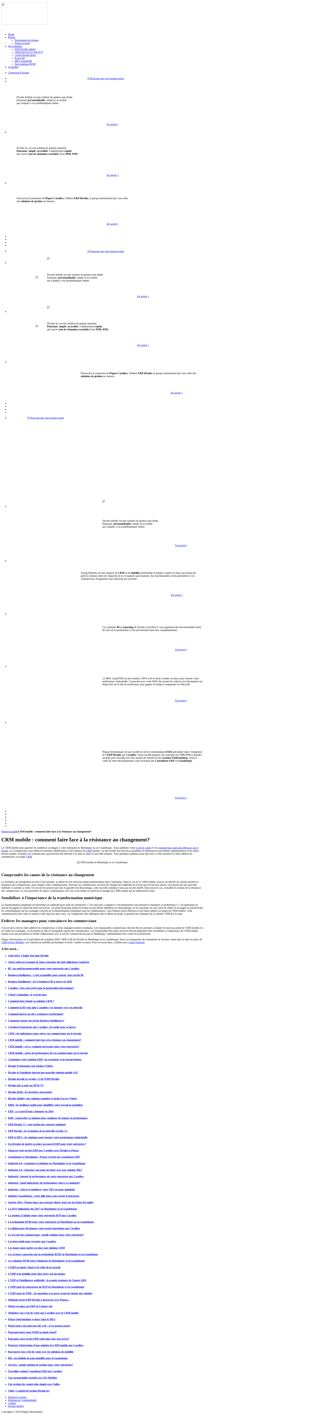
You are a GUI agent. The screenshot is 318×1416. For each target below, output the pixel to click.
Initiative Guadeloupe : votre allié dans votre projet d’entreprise (43, 1196)
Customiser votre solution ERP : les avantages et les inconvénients (44, 1059)
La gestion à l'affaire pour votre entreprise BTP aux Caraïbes (42, 1215)
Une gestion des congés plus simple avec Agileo (34, 1384)
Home (4, 831)
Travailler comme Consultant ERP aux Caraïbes (35, 1371)
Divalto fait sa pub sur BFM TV (26, 1085)
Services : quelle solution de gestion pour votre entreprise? (40, 1364)
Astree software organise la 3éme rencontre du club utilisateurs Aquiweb (48, 962)
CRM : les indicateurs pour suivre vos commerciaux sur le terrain (44, 1033)
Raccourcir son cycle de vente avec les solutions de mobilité (41, 1351)
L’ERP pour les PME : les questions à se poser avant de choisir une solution (50, 1293)
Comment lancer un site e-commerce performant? (36, 1014)
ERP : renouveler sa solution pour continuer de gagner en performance (48, 1118)
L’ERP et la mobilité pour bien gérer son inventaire (36, 1273)
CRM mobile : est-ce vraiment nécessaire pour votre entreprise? (43, 1046)
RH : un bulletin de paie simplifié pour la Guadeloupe (38, 1358)
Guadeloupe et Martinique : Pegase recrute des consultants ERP (44, 1156)
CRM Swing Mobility (12, 942)
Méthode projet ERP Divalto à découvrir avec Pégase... (39, 1299)
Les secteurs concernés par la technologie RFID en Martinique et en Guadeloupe (53, 1254)
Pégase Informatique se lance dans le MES (31, 1319)
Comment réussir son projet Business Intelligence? (36, 1020)
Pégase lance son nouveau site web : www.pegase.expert (39, 1325)
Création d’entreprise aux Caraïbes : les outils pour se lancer (42, 1027)
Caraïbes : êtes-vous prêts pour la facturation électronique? (41, 988)
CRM (89, 850)
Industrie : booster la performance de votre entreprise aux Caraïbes (46, 1176)
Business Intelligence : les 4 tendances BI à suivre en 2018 (40, 981)
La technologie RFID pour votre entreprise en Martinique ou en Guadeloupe (51, 1221)
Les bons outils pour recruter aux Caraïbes (32, 1241)
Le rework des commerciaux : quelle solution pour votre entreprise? (46, 1234)
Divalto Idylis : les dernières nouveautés (30, 1092)
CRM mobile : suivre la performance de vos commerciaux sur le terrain (48, 1053)
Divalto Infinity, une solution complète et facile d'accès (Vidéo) (42, 1098)
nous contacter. (137, 942)
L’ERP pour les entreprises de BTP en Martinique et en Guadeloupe (46, 1286)
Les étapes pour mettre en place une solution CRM (36, 1247)
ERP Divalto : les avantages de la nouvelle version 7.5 (37, 1131)
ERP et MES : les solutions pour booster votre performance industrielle (47, 1137)
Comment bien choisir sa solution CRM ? (31, 1001)
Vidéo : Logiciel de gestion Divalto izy (29, 1390)
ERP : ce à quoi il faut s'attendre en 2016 (30, 1111)
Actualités (13, 831)
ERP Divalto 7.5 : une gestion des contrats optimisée (37, 1124)
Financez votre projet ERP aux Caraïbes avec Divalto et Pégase (43, 1150)
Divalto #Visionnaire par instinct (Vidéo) (30, 1066)
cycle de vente (143, 847)
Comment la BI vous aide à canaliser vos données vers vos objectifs (45, 1007)
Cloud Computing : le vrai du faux (27, 994)
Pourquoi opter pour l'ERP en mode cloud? (32, 1332)
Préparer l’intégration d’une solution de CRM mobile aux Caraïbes (45, 1345)
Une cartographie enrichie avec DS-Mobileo (32, 1377)
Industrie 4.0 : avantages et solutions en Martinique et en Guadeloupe (46, 1163)
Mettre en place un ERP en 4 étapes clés (30, 1306)
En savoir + (113, 124)
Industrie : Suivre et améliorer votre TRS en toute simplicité (41, 1189)
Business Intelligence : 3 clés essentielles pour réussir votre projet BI (45, 975)
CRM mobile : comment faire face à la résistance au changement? (44, 1040)
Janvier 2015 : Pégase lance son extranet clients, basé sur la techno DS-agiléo (50, 1202)
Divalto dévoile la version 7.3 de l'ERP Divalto (33, 1079)
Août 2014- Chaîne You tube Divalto (28, 955)
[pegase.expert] (105, 78)
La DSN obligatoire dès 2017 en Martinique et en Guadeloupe (42, 1208)
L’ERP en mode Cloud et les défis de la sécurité (34, 1267)
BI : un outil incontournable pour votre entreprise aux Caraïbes (43, 968)
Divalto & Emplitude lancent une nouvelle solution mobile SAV (43, 1072)
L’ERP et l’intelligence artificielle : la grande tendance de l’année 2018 (47, 1280)
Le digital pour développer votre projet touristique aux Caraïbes (44, 1228)
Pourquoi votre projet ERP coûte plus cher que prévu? (38, 1338)
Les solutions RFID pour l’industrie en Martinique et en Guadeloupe (46, 1260)
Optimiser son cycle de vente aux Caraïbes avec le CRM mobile (43, 1312)
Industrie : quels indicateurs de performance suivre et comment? (44, 1182)
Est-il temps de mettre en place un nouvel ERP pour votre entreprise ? (47, 1144)
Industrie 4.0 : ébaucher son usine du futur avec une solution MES (45, 1170)
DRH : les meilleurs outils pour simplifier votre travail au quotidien (45, 1105)
